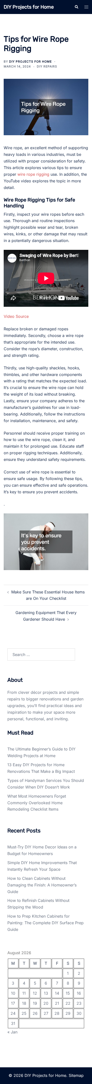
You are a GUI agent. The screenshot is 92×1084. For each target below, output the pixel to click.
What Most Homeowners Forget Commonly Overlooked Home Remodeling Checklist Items (36, 803)
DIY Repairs (47, 66)
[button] (76, 7)
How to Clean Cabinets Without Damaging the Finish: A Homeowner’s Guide (42, 885)
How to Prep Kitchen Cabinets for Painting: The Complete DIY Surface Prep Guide (45, 923)
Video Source (16, 316)
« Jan (12, 1032)
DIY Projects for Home (29, 7)
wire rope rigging (33, 174)
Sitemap (76, 1075)
